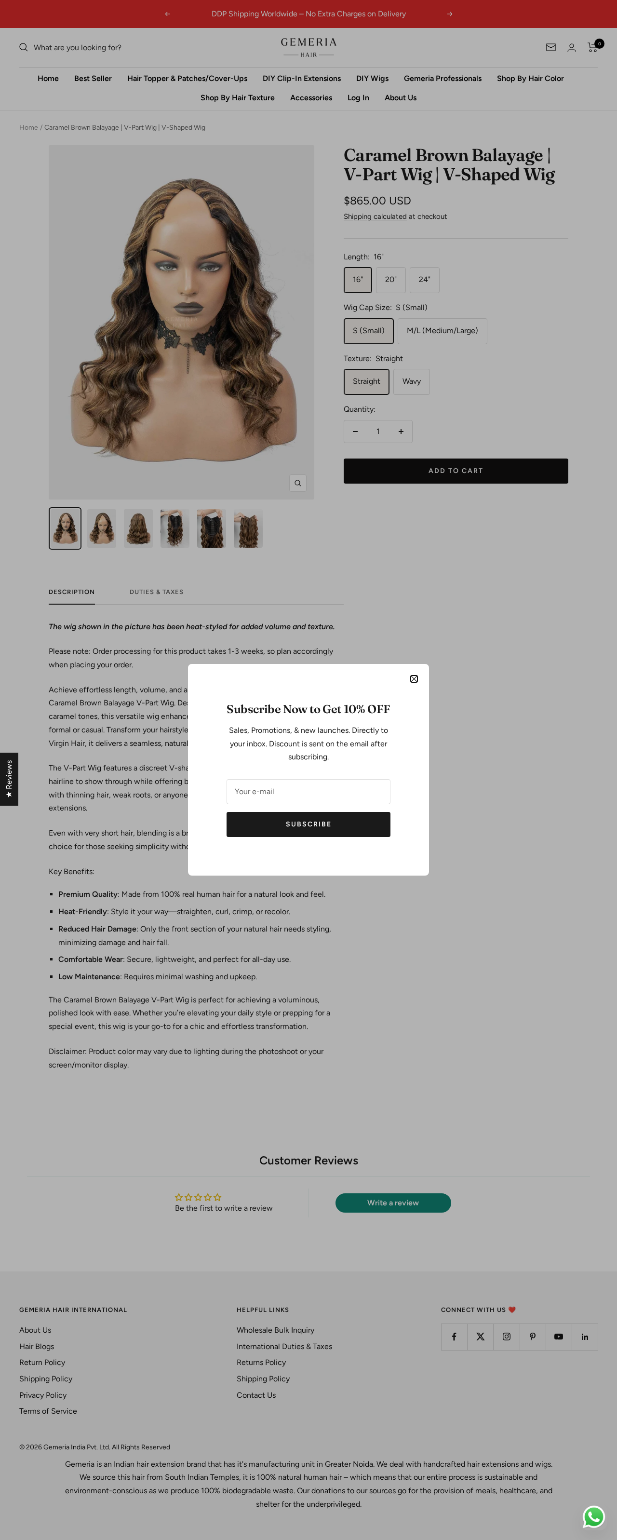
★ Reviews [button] (8, 779)
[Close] (414, 678)
